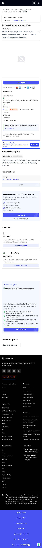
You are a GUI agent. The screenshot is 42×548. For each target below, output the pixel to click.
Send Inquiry (21, 82)
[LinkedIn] (9, 371)
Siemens (4, 459)
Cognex (4, 484)
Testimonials (5, 397)
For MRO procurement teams (31, 431)
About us (4, 388)
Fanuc (3, 471)
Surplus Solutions (7, 417)
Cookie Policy (21, 518)
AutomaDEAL (27, 400)
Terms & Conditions (21, 523)
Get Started (20, 329)
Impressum (21, 528)
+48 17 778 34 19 (20, 20)
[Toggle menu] (38, 3)
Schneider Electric (7, 456)
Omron (4, 453)
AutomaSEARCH (28, 397)
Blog (3, 433)
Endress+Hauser (7, 478)
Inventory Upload (7, 436)
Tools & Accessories (17, 9)
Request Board (6, 420)
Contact (4, 391)
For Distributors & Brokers (30, 417)
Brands (4, 423)
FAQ (3, 430)
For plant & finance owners (31, 439)
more (21, 185)
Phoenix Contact (7, 465)
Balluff (3, 468)
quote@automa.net (22, 534)
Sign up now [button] (34, 144)
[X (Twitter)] (19, 371)
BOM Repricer (27, 391)
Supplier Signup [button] (7, 377)
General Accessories (10, 11)
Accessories (30, 9)
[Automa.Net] (8, 3)
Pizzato (4, 462)
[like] (39, 31)
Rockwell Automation (10, 179)
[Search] (34, 3)
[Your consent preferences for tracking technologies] (38, 544)
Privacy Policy (21, 512)
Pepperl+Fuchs (6, 475)
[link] (7, 358)
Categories (5, 9)
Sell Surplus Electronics (9, 411)
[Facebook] (4, 371)
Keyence (4, 487)
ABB (3, 449)
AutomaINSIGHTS (28, 394)
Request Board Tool (29, 403)
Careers (4, 394)
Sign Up (20, 215)
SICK (3, 481)
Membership (5, 407)
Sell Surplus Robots (7, 414)
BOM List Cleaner (28, 388)
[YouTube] (14, 371)
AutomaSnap (27, 407)
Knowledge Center (7, 439)
